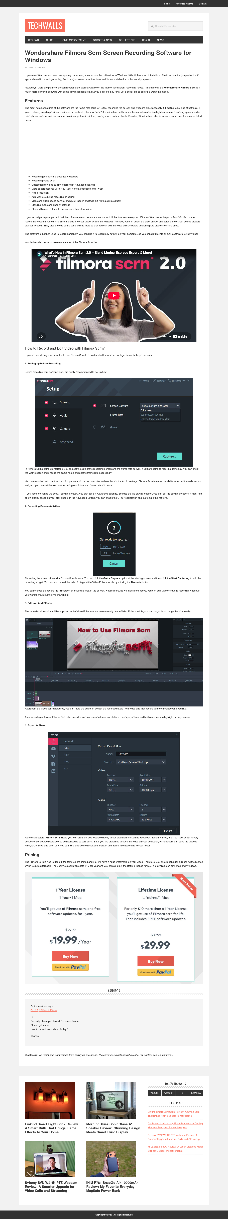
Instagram (196, 1093)
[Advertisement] (114, 149)
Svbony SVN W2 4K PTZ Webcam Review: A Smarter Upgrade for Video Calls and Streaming (51, 1186)
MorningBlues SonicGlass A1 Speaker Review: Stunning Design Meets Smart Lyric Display (113, 1128)
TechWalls (45, 25)
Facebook (168, 1093)
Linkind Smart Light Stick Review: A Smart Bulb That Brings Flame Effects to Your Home (52, 1128)
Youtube (155, 1093)
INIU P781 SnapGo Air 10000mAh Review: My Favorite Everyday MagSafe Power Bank (112, 1186)
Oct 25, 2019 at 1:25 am (44, 1010)
